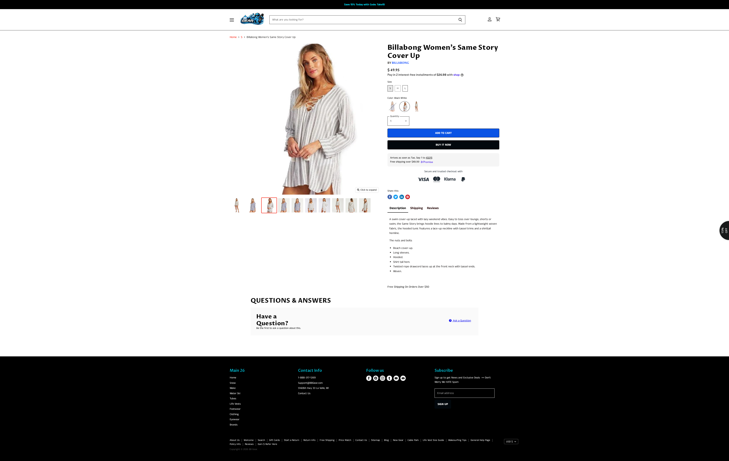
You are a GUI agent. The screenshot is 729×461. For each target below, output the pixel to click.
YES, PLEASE (400, 272)
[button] (364, 224)
